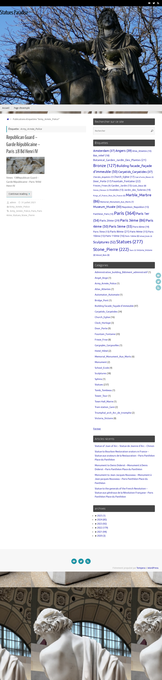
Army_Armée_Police (19, 206)
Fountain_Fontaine (126, 181)
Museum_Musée (107, 207)
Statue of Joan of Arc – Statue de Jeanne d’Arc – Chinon (124, 446)
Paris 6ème (141, 226)
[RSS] (158, 3)
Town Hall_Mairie (104, 401)
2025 (101, 515)
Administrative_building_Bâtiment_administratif (121, 272)
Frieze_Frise (101, 339)
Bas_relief (101, 155)
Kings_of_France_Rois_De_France (109, 195)
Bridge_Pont (101, 300)
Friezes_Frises (102, 185)
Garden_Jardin (121, 185)
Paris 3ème (132, 220)
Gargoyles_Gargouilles (107, 345)
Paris (33, 211)
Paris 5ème (120, 226)
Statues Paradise (14, 12)
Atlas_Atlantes (142, 151)
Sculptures (104, 242)
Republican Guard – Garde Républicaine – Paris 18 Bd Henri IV (23, 144)
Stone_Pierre (28, 215)
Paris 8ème (119, 231)
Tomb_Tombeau (103, 390)
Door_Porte (102, 181)
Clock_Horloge (103, 322)
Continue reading (18, 194)
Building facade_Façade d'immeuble (114, 306)
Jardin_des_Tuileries (137, 190)
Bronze (104, 165)
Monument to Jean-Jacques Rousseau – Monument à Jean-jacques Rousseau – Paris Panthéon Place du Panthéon (123, 479)
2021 (102, 531)
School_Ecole (146, 236)
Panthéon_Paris (103, 214)
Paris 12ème (132, 236)
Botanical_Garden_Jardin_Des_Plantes (119, 160)
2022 (102, 527)
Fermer (97, 428)
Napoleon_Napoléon (135, 207)
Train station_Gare (105, 407)
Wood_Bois (102, 255)
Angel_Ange (101, 278)
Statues (17, 215)
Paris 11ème (115, 236)
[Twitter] (154, 3)
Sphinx (98, 379)
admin (13, 202)
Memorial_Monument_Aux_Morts (117, 202)
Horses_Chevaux (101, 190)
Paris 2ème (110, 221)
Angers (123, 151)
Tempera (141, 568)
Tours (132, 250)
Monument (101, 362)
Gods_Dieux (139, 185)
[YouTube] (149, 3)
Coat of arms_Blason (144, 177)
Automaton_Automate (107, 294)
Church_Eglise (124, 177)
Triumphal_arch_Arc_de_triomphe (113, 412)
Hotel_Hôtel (101, 351)
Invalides (116, 190)
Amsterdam (104, 151)
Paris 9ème (139, 231)
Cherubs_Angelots (103, 177)
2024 (102, 519)
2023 (102, 523)
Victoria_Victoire (104, 418)
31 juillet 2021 (28, 202)
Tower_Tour (101, 395)
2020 (101, 535)
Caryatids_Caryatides (135, 172)
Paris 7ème (101, 231)
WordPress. (153, 568)
